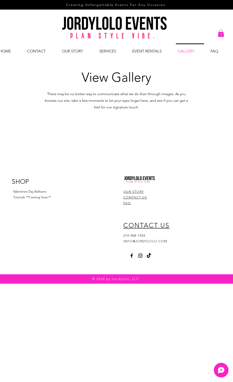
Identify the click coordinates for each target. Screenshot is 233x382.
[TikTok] (149, 256)
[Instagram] (140, 256)
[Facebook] (131, 256)
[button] (221, 33)
